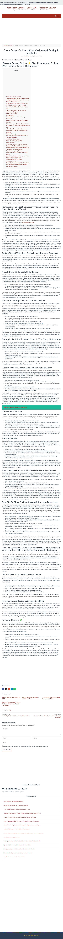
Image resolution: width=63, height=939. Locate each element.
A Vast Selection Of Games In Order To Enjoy (17, 103)
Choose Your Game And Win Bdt (14, 140)
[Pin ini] (9, 689)
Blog (10, 710)
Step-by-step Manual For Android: (14, 159)
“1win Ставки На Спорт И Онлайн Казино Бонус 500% (51, 698)
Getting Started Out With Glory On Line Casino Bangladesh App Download (17, 100)
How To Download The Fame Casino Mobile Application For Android (16, 165)
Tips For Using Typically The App (14, 151)
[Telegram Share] (12, 689)
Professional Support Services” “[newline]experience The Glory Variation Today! (17, 97)
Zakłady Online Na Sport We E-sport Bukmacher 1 (30, 698)
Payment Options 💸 (11, 134)
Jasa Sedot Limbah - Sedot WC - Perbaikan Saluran (31, 7)
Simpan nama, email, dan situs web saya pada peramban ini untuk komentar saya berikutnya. (25, 746)
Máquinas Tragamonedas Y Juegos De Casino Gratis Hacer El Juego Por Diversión (11, 703)
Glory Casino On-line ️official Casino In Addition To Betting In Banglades (47, 715)
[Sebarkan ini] (3, 689)
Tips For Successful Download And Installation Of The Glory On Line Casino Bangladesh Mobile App (18, 125)
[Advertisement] (31, 31)
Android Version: (10, 115)
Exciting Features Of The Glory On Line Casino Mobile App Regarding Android (17, 156)
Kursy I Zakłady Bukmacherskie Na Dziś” (11, 698)
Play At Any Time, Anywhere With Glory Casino (17, 163)
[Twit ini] (6, 689)
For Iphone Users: (10, 142)
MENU (58, 16)
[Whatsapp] (14, 689)
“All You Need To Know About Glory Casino (16, 129)
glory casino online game (28, 222)
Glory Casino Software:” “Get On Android (16, 105)
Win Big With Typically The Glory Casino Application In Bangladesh (16, 111)
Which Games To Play (11, 113)
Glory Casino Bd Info (11, 161)
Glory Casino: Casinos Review (13, 139)
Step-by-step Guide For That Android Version (17, 144)
